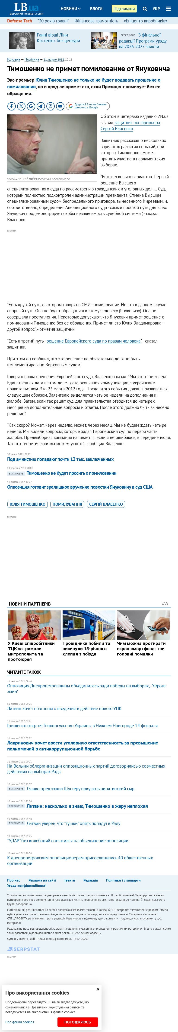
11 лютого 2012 (54, 59)
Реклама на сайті (42, 880)
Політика (32, 59)
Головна (13, 59)
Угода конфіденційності (26, 885)
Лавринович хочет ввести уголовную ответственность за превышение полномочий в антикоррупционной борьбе (82, 745)
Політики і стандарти (123, 880)
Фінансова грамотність (96, 21)
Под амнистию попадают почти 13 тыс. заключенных (60, 459)
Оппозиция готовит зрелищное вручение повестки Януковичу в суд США (80, 487)
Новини (69, 8)
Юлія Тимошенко (27, 504)
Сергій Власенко (106, 504)
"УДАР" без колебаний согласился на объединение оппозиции (67, 841)
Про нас (13, 880)
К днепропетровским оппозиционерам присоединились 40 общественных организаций (80, 860)
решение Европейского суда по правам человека (93, 341)
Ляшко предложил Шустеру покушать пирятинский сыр (71, 789)
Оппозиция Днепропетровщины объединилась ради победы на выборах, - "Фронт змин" (86, 688)
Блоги (96, 8)
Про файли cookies (19, 1022)
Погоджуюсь (77, 1022)
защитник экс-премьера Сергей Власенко (130, 126)
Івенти (69, 880)
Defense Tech (19, 21)
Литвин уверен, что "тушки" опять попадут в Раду (64, 823)
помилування (67, 504)
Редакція (90, 880)
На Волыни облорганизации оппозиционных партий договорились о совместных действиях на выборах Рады (86, 769)
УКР (156, 8)
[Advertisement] (89, 266)
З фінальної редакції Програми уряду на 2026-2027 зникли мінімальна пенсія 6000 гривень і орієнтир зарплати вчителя (142, 49)
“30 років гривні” (53, 21)
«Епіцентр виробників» (145, 21)
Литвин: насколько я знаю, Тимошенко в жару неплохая (78, 806)
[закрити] (98, 989)
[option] (48, 40)
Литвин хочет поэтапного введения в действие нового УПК (64, 708)
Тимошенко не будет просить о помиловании (62, 473)
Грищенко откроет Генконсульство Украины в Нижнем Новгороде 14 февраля (82, 726)
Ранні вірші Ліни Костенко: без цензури (58, 37)
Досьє (93, 26)
